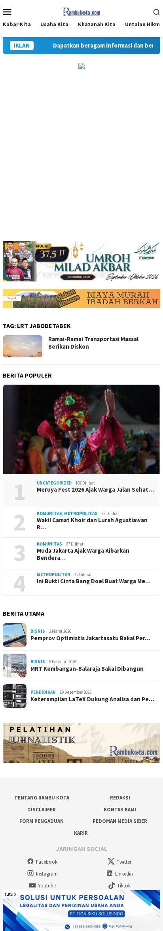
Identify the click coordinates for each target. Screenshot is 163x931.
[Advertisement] (81, 155)
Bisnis (37, 631)
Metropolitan (81, 513)
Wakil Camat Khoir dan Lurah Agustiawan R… (92, 524)
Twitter (124, 862)
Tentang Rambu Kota (41, 797)
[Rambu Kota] (81, 10)
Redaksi (120, 797)
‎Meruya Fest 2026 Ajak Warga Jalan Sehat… (95, 489)
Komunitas (49, 513)
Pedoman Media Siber (120, 821)
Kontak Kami (120, 809)
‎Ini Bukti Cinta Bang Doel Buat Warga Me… (94, 581)
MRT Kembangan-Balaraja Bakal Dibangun (87, 668)
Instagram (47, 873)
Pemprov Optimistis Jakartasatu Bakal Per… (90, 638)
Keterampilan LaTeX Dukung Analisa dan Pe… (92, 699)
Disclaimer (41, 809)
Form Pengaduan (41, 821)
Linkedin (124, 873)
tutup (10, 894)
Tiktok (124, 885)
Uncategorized (54, 483)
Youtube (47, 885)
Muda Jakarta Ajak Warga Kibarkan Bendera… (83, 554)
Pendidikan (43, 692)
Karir (81, 833)
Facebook (46, 862)
